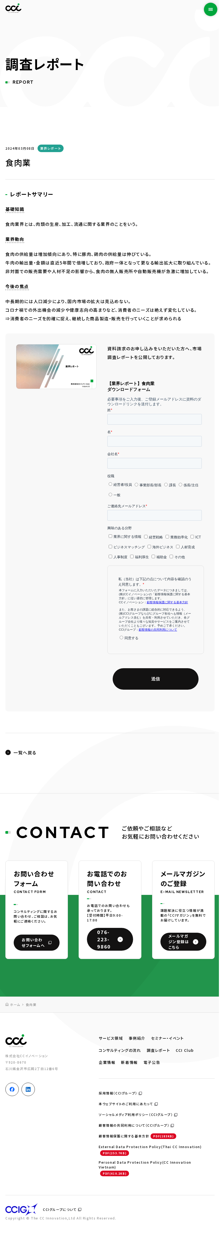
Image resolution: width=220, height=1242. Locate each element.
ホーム (15, 1004)
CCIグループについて (60, 1209)
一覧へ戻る (24, 752)
